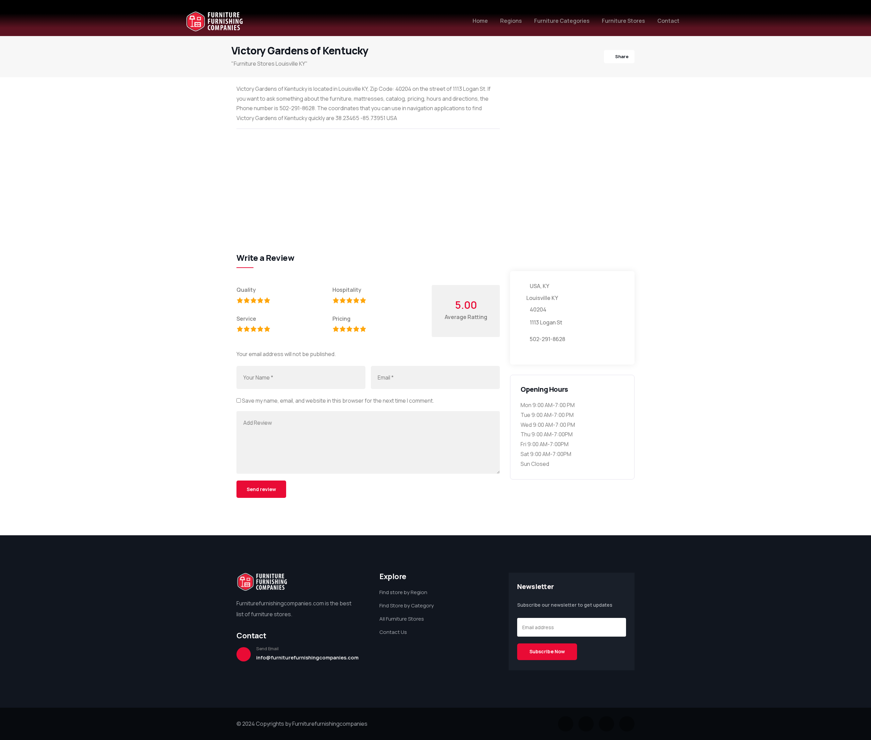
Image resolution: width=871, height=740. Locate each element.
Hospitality (346, 289)
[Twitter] (565, 723)
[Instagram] (606, 723)
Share (621, 56)
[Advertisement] (368, 183)
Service (246, 318)
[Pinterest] (627, 723)
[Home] (214, 21)
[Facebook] (586, 723)
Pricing (341, 318)
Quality (246, 289)
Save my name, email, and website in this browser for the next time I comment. (338, 400)
